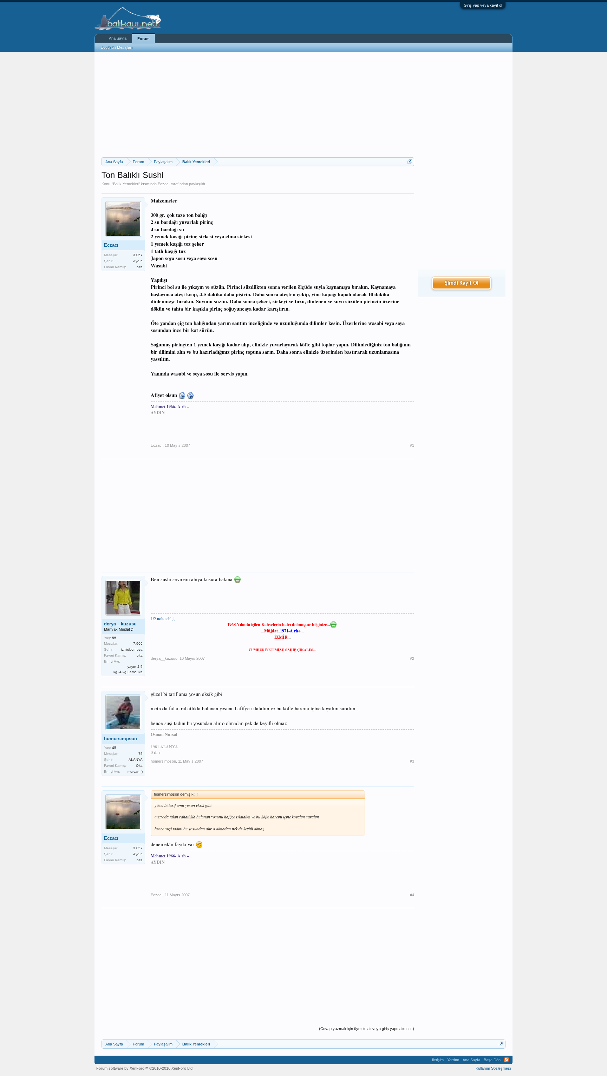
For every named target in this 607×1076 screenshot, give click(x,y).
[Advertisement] (258, 104)
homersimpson (120, 738)
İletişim (438, 1060)
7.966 (138, 643)
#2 (412, 658)
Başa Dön (492, 1060)
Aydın (138, 261)
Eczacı (164, 184)
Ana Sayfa (117, 38)
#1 (412, 445)
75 (140, 754)
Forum (143, 38)
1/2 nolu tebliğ (163, 618)
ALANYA (136, 760)
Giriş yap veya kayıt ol (483, 5)
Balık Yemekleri (126, 184)
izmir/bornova (132, 649)
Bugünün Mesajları (116, 47)
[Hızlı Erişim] (409, 161)
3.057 (138, 255)
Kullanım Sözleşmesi (493, 1068)
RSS (506, 1059)
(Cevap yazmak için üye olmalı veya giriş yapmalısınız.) (366, 1029)
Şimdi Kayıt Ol (461, 283)
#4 (412, 895)
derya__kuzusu (120, 623)
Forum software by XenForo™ (145, 1068)
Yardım (453, 1060)
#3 (412, 761)
